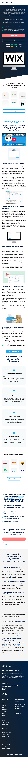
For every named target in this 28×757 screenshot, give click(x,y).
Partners (4, 709)
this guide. (17, 635)
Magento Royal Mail (20, 704)
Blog (3, 720)
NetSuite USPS (18, 713)
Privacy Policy (5, 724)
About (3, 705)
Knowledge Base (6, 732)
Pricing (4, 716)
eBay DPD (17, 709)
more (12, 646)
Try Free (4, 711)
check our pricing (12, 617)
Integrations (5, 713)
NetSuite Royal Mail (20, 711)
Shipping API (5, 736)
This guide (10, 576)
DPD (7, 646)
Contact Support (6, 744)
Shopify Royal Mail (19, 706)
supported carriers (7, 601)
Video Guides (5, 734)
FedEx (3, 646)
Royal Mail (18, 644)
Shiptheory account (14, 569)
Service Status (6, 748)
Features (4, 707)
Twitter (4, 746)
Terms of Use (5, 722)
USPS (22, 644)
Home (3, 703)
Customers (5, 718)
